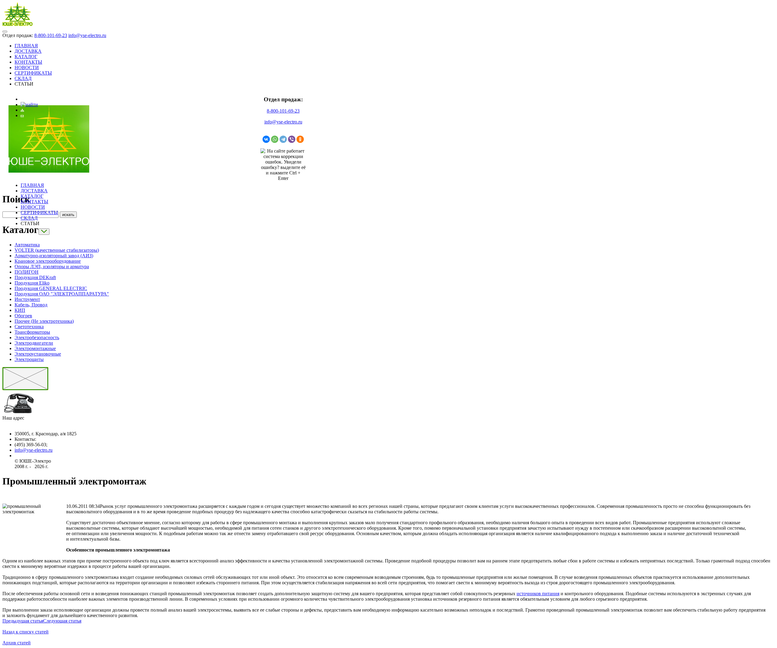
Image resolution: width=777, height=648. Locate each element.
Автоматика (27, 244)
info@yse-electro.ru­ (34, 450)
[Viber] (291, 139)
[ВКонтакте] (266, 139)
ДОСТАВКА (28, 51)
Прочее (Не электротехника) (44, 321)
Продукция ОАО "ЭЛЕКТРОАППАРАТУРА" (62, 293)
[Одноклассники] (300, 139)
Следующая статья (62, 620)
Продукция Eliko (32, 282)
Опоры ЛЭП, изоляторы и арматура (52, 266)
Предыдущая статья (22, 620)
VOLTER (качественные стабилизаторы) (57, 250)
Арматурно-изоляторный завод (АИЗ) (54, 255)
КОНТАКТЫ (28, 62)
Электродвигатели (34, 343)
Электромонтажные (35, 348)
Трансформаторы (32, 332)
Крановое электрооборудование (48, 261)
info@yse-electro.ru (87, 35)
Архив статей (16, 642)
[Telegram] (283, 139)
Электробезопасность (37, 337)
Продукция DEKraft (35, 277)
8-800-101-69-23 (50, 35)
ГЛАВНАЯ (26, 45)
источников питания (538, 593)
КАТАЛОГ (26, 56)
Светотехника (29, 326)
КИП (20, 310)
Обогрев (23, 315)
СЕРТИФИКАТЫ (33, 73)
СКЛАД (23, 78)
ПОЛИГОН (27, 272)
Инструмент (27, 299)
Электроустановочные (38, 353)
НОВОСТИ (27, 67)
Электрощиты (29, 359)
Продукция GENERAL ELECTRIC (51, 288)
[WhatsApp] (274, 139)
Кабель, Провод (31, 304)
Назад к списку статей (25, 631)
